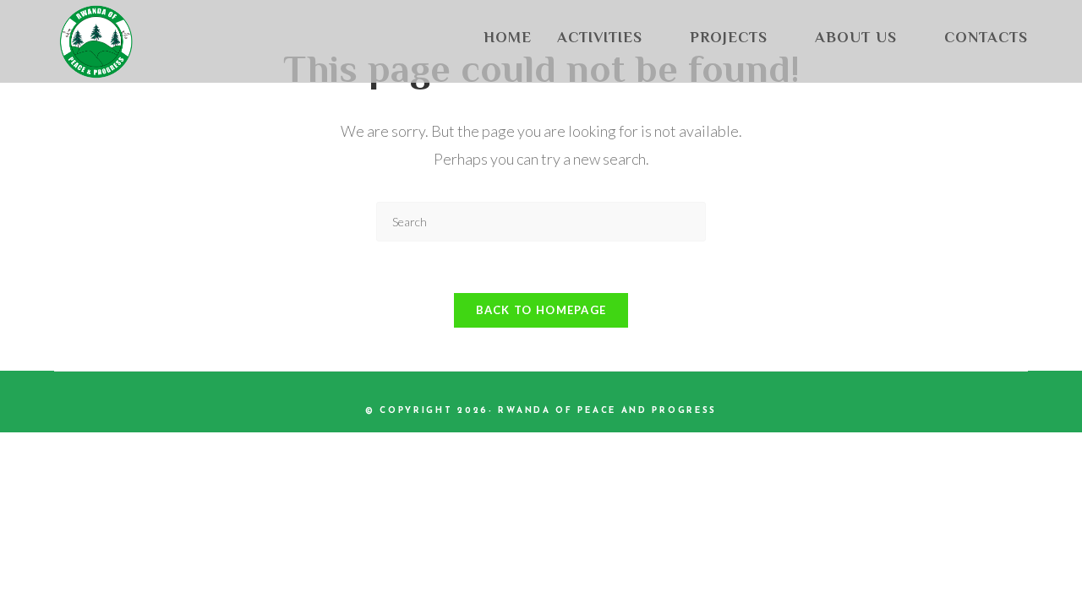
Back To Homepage (541, 310)
